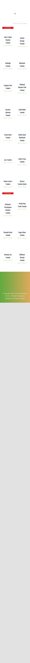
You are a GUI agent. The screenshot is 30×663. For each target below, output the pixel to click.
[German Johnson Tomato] (7, 100)
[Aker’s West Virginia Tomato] (7, 28)
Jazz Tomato (8, 160)
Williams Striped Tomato (22, 257)
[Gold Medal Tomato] (22, 100)
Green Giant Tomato (8, 136)
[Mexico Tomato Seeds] (22, 171)
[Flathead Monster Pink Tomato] (22, 75)
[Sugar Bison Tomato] (22, 222)
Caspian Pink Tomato (8, 87)
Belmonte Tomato (22, 65)
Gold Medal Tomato (22, 111)
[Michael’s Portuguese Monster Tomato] (7, 193)
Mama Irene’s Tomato (8, 183)
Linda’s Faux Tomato (22, 160)
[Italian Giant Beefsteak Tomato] (22, 125)
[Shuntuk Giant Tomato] (7, 222)
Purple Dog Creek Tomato (22, 205)
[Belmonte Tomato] (22, 53)
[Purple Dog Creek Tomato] (22, 193)
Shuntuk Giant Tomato (8, 234)
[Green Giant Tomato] (7, 125)
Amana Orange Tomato (22, 41)
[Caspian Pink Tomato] (7, 75)
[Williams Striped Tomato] (22, 245)
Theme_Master (19, 298)
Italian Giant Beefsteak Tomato (22, 137)
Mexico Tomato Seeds (22, 183)
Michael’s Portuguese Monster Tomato (7, 209)
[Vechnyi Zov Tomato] (7, 245)
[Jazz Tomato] (7, 150)
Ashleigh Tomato (8, 65)
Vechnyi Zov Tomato (8, 256)
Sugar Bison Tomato (22, 234)
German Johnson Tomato (8, 112)
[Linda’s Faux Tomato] (22, 150)
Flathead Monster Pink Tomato (22, 87)
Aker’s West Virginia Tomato (8, 40)
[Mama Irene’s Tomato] (7, 171)
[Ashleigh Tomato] (7, 53)
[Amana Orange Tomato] (22, 28)
